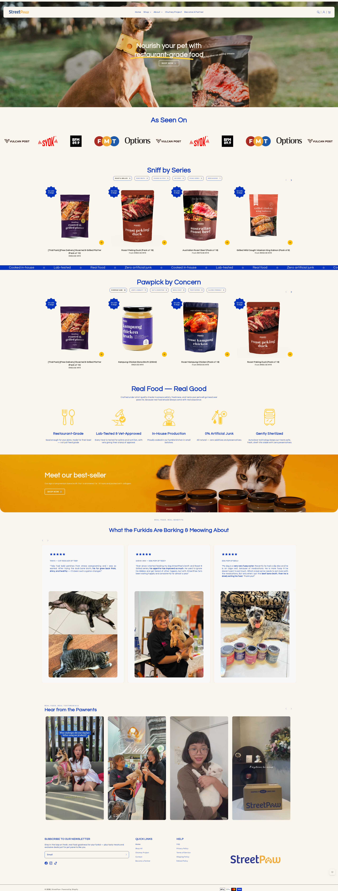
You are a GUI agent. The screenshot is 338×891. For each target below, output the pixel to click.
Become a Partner (142, 861)
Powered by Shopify (70, 889)
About (157, 12)
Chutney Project (142, 852)
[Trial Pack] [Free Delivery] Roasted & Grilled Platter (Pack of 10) (74, 251)
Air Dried (179, 178)
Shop (146, 12)
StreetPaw (56, 889)
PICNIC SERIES (196, 178)
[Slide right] (291, 180)
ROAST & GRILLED (122, 178)
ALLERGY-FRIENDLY (216, 290)
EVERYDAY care (118, 290)
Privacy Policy (182, 848)
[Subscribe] (126, 854)
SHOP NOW (167, 63)
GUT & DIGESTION (159, 290)
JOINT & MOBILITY (138, 290)
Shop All (138, 848)
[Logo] (45, 141)
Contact (138, 857)
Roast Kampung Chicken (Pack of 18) (200, 362)
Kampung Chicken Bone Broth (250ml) (137, 362)
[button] (318, 12)
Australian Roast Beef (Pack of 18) (200, 250)
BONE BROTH (142, 178)
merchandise (214, 178)
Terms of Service (183, 852)
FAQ (178, 844)
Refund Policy (182, 861)
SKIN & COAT (178, 290)
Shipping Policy (183, 857)
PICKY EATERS (196, 290)
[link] (75, 768)
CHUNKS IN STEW (161, 178)
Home (137, 844)
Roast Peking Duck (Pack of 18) (137, 250)
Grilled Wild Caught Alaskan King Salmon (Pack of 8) (263, 250)
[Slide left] (286, 180)
